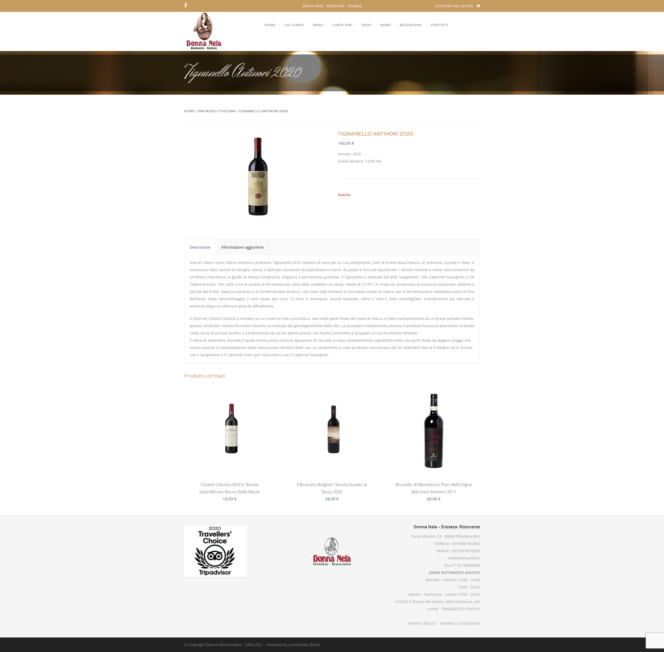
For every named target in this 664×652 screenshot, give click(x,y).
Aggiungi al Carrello (229, 465)
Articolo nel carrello (455, 5)
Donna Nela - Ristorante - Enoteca (332, 5)
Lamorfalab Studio (304, 644)
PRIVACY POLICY (422, 623)
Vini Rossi (207, 111)
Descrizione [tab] (200, 247)
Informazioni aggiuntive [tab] (242, 247)
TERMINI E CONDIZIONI (459, 623)
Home (189, 111)
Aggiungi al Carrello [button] (331, 465)
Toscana (227, 111)
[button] (317, 139)
